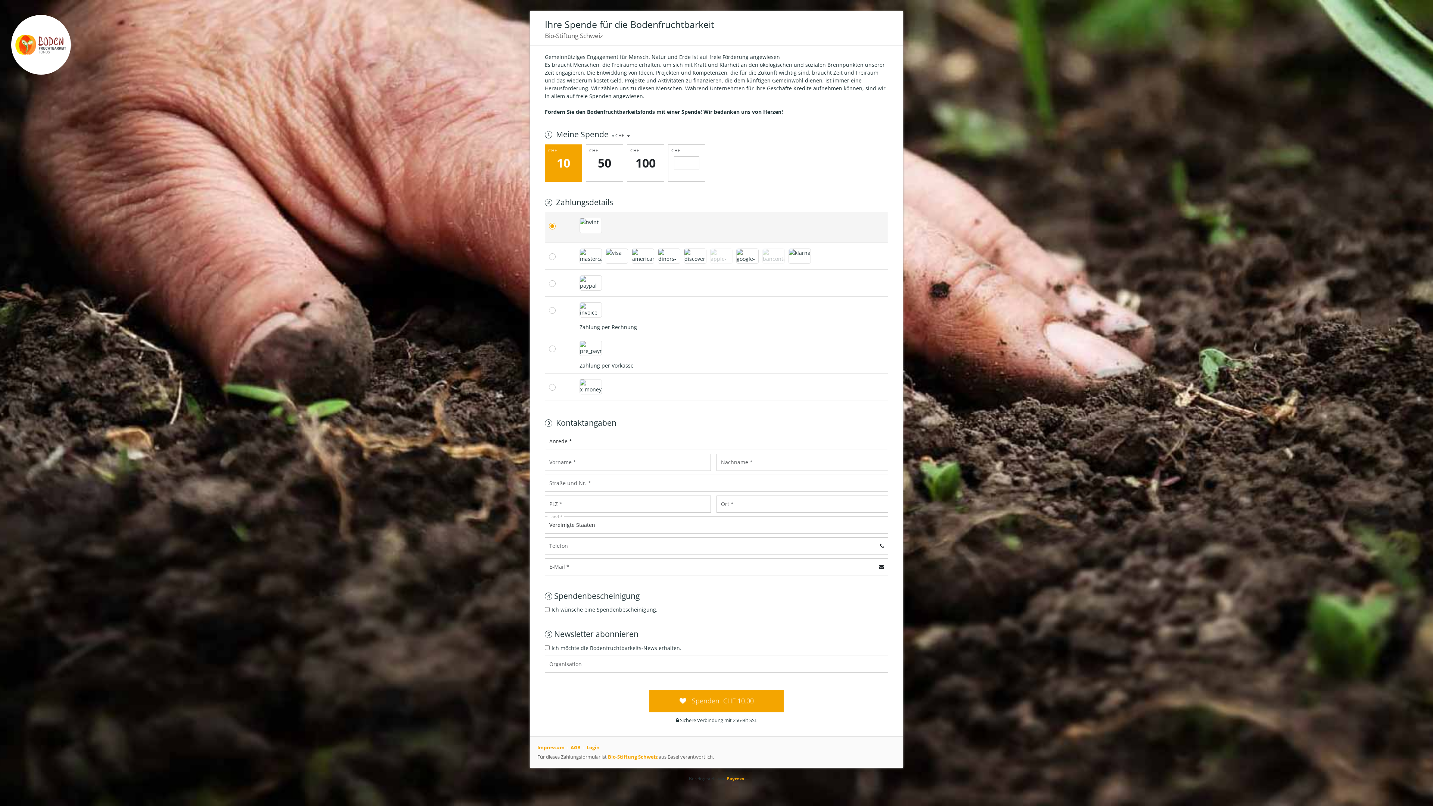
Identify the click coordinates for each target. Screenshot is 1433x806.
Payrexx (735, 778)
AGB (576, 747)
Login (593, 747)
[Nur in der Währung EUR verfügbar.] (773, 256)
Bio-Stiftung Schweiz (633, 756)
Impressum (551, 747)
